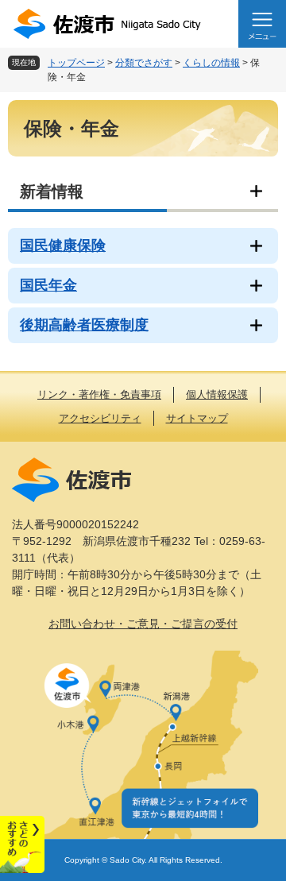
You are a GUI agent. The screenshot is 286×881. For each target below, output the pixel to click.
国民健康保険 (63, 245)
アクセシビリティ (100, 418)
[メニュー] (262, 24)
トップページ (76, 62)
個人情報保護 (217, 394)
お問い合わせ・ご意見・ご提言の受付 (143, 623)
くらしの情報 (211, 62)
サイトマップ (197, 418)
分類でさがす (143, 62)
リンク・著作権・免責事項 (99, 394)
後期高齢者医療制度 (84, 325)
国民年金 (48, 285)
